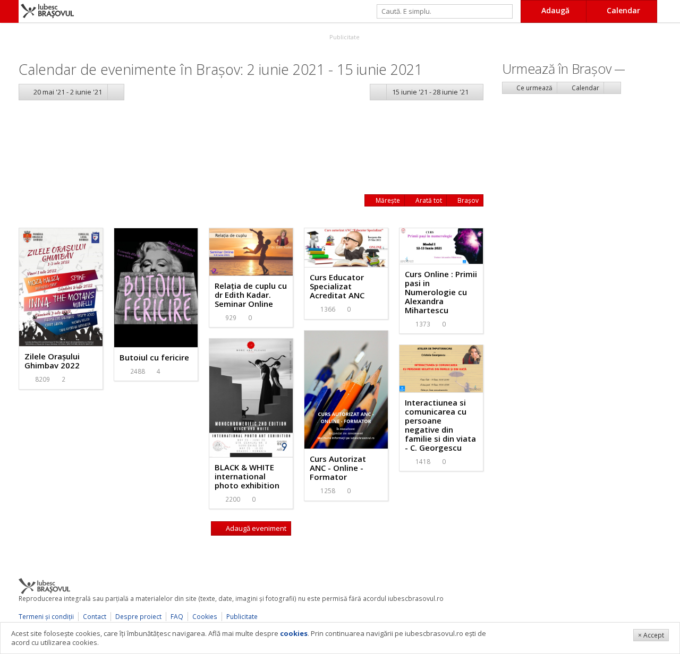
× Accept (651, 635)
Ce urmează (533, 87)
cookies (294, 633)
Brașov (467, 200)
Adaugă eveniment (255, 528)
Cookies (204, 616)
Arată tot (428, 200)
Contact (94, 616)
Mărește (387, 200)
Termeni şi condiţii (46, 616)
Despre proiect (138, 616)
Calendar (584, 87)
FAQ (177, 616)
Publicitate (344, 37)
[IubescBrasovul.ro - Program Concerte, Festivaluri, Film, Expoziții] (9, 11)
